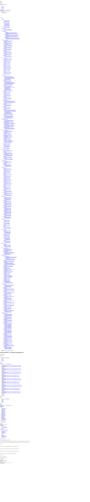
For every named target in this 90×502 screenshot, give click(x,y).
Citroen (3, 410)
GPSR (2, 434)
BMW (3, 409)
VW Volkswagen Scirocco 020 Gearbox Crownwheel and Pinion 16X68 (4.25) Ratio (12, 386)
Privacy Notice (3, 436)
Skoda (3, 417)
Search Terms (3, 431)
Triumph (4, 418)
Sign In (2, 7)
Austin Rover (4, 408)
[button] (3, 369)
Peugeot (3, 414)
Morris (3, 413)
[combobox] (3, 4)
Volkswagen (4, 419)
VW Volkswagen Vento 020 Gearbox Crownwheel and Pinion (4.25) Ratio (10, 376)
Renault (3, 415)
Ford (3, 411)
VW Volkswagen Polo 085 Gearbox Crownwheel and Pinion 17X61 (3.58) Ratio (11, 392)
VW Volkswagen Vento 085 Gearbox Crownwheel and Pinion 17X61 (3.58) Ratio (11, 366)
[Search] (0, 5)
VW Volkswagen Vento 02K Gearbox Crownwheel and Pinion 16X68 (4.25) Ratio (11, 379)
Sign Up (3, 8)
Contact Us (3, 432)
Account (3, 6)
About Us (3, 435)
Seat (3, 416)
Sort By (1, 405)
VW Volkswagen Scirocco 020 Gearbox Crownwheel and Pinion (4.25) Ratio (11, 389)
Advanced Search (4, 433)
